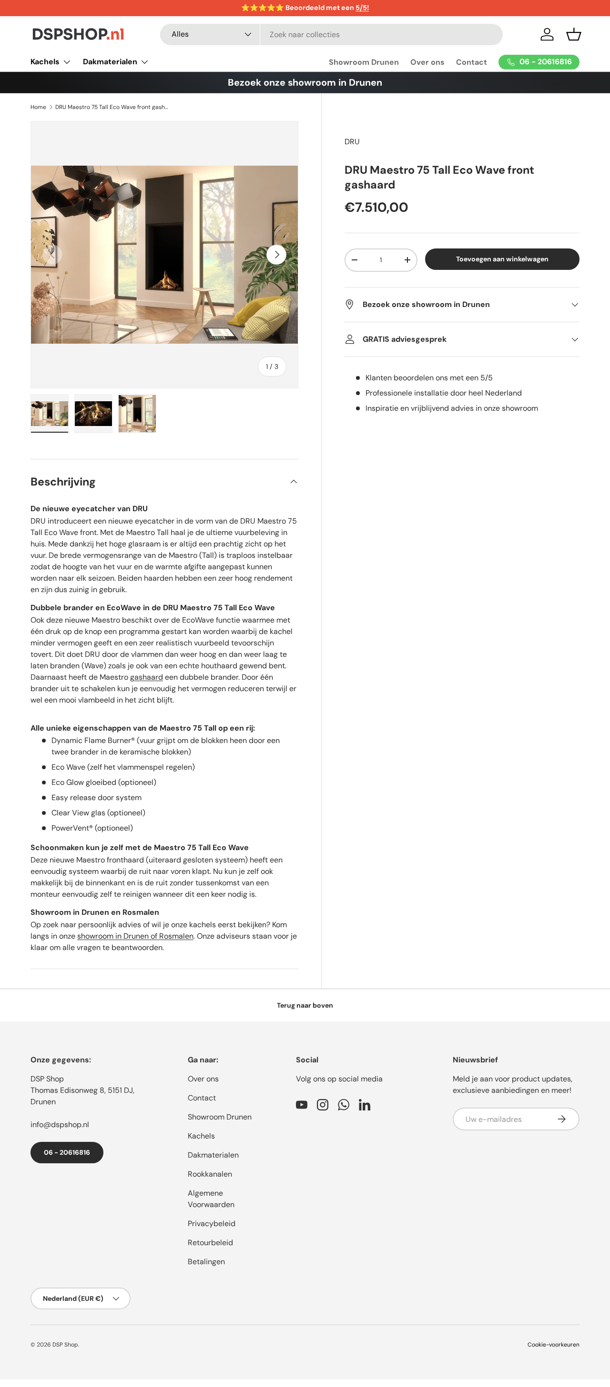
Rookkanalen (210, 1174)
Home (38, 107)
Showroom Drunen (364, 62)
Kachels (45, 62)
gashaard (146, 677)
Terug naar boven (305, 1005)
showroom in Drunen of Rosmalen (135, 936)
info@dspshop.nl (59, 1124)
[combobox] (331, 34)
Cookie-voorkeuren (554, 1344)
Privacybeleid (211, 1223)
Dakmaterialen (110, 62)
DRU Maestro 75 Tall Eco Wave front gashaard (112, 107)
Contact (471, 62)
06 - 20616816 (67, 1152)
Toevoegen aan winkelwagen (502, 259)
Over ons (427, 62)
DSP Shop (47, 1079)
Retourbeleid (210, 1243)
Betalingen (206, 1262)
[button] (573, 34)
